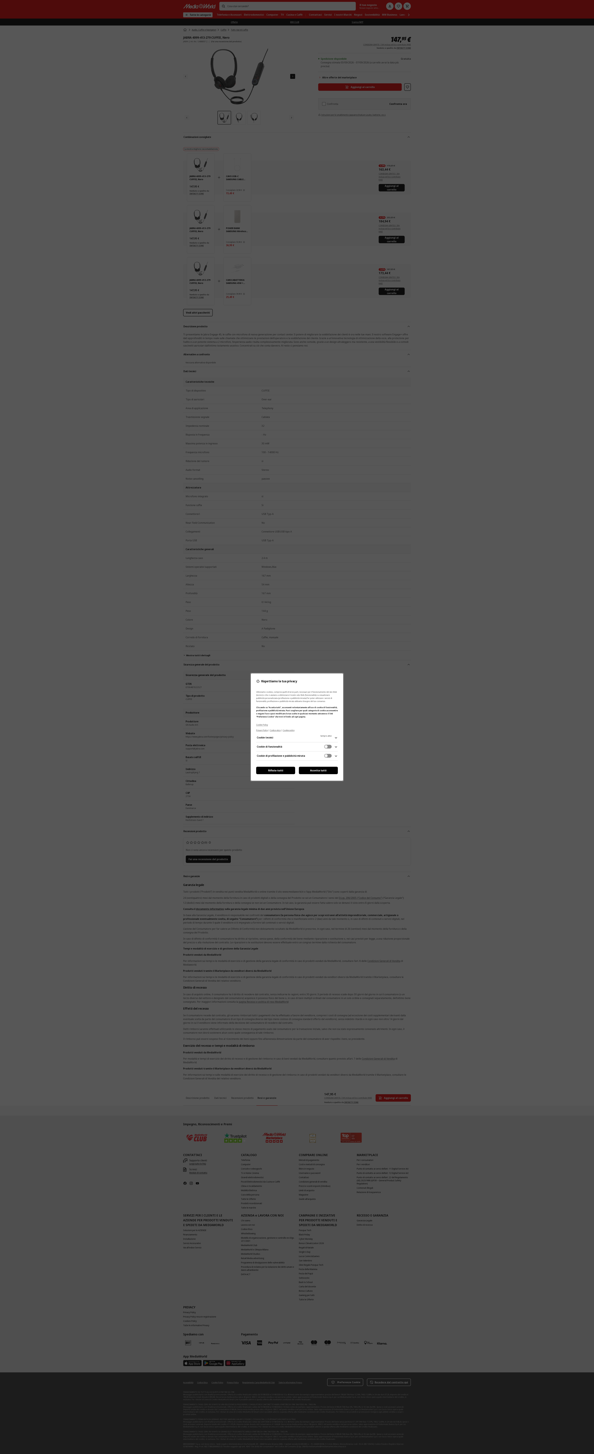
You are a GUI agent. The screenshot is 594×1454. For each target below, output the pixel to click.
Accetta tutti (318, 770)
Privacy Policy (262, 730)
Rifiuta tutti (275, 770)
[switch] (328, 746)
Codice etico (275, 730)
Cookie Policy (262, 724)
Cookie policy (289, 730)
